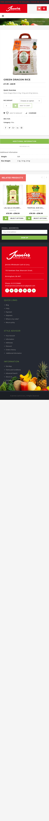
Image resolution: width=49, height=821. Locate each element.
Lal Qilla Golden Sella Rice (16, 208)
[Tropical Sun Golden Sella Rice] (36, 194)
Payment (9, 312)
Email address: (10, 228)
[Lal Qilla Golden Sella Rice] (13, 194)
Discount (9, 346)
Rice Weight (8, 100)
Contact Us (9, 380)
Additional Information (14, 353)
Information (10, 339)
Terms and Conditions (13, 370)
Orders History (11, 350)
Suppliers (9, 384)
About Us (9, 377)
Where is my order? (12, 319)
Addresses (9, 343)
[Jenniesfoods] (13, 8)
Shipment (9, 315)
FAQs (7, 308)
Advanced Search (11, 373)
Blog (7, 305)
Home (9, 21)
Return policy (10, 322)
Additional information (24, 141)
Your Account (10, 336)
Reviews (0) (25, 146)
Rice (26, 21)
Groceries (18, 21)
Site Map (9, 366)
